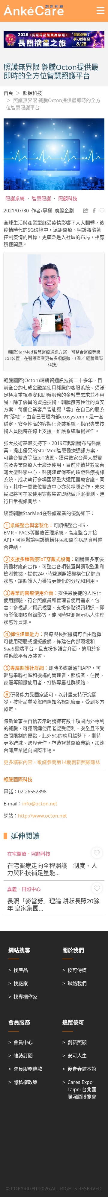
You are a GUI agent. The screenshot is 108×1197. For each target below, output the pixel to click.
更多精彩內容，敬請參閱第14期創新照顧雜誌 (52, 762)
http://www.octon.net (42, 815)
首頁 (8, 93)
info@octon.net (39, 803)
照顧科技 (32, 93)
